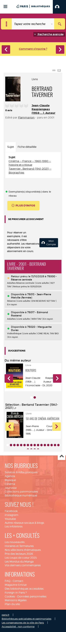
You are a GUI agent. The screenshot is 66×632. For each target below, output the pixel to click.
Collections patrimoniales (21, 491)
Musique (10, 480)
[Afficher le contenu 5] (21, 445)
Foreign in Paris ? (16, 592)
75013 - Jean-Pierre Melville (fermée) (31, 296)
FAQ (7, 581)
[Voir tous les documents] (15, 408)
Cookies (10, 596)
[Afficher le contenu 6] (24, 445)
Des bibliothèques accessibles (24, 588)
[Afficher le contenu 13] (48, 445)
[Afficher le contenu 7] (28, 445)
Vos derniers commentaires (23, 565)
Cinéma (10, 484)
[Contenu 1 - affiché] (31, 397)
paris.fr (5, 614)
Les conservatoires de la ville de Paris (23, 622)
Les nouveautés (15, 542)
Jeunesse (11, 487)
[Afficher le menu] (5, 6)
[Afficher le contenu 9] (35, 445)
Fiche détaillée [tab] (27, 146)
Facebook (11, 511)
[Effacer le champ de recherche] (52, 23)
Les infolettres (14, 526)
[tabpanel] (33, 165)
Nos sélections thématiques (23, 549)
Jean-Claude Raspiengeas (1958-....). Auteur (43, 109)
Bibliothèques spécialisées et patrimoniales (26, 618)
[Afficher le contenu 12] (45, 445)
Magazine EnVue (16, 584)
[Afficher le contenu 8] (31, 445)
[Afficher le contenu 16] (58, 445)
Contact (18, 581)
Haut (61, 456)
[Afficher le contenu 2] (35, 397)
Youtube (10, 518)
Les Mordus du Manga (19, 561)
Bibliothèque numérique (21, 495)
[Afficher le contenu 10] (38, 445)
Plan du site (12, 604)
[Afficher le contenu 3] (14, 445)
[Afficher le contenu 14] (51, 445)
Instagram (11, 515)
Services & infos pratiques (21, 472)
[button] (59, 7)
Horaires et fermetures (19, 546)
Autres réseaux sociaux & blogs (24, 522)
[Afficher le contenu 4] (18, 445)
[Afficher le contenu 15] (55, 445)
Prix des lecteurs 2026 (19, 553)
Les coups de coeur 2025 (21, 557)
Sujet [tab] (10, 146)
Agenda (10, 476)
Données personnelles (31, 596)
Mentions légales (16, 600)
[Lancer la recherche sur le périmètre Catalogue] (59, 23)
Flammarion (26, 117)
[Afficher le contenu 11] (41, 445)
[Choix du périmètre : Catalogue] (6, 23)
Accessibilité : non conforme (18, 626)
